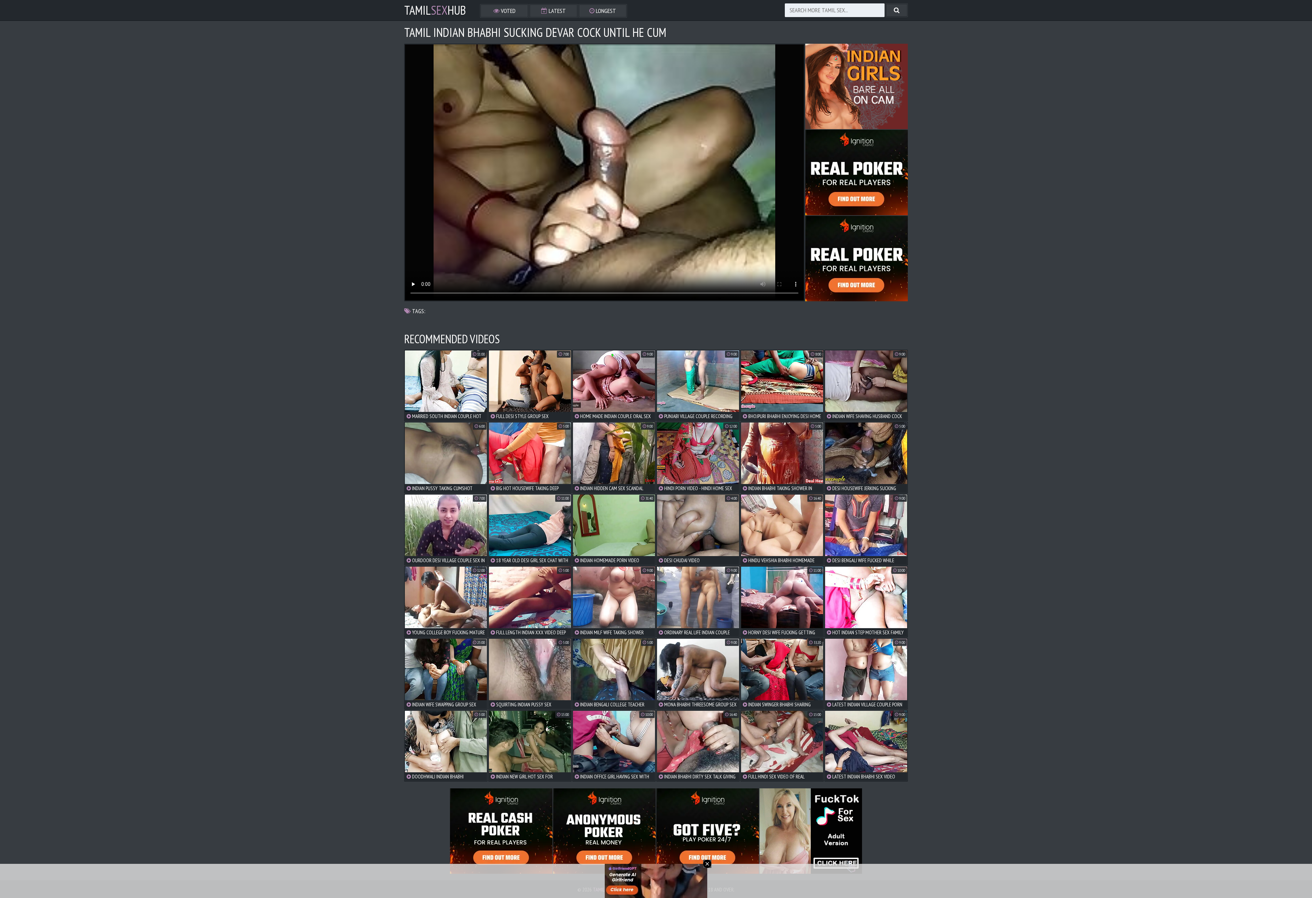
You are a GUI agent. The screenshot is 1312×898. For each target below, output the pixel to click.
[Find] (897, 10)
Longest (605, 11)
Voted (508, 11)
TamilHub (435, 10)
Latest (556, 11)
